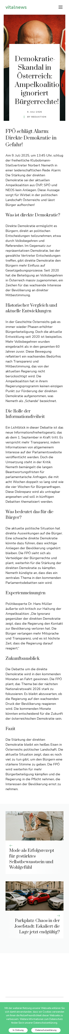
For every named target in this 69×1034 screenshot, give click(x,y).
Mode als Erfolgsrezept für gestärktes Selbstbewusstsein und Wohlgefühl (31, 859)
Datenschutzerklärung (45, 1030)
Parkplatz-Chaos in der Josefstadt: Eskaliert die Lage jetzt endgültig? (37, 926)
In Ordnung (18, 1030)
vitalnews (16, 7)
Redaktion (39, 116)
